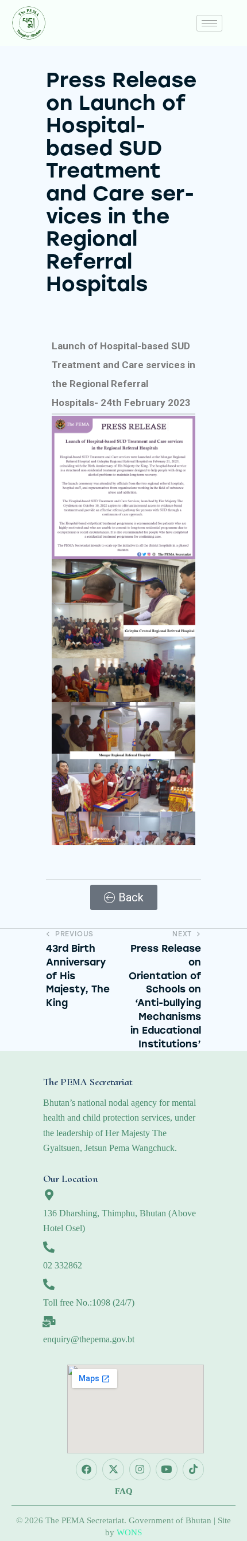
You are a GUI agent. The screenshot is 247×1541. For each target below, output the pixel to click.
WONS (129, 1532)
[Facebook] (86, 1469)
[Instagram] (139, 1469)
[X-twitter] (113, 1469)
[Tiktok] (193, 1469)
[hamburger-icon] (209, 23)
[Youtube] (166, 1469)
